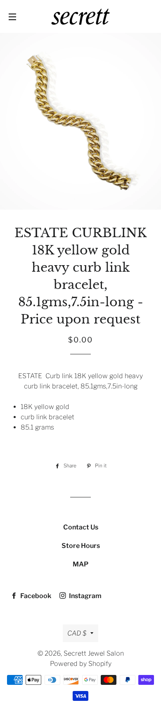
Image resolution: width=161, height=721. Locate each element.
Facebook (35, 596)
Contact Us (80, 527)
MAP (80, 564)
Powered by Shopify (80, 664)
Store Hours (81, 546)
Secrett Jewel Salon (94, 653)
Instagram (85, 596)
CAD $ (76, 633)
